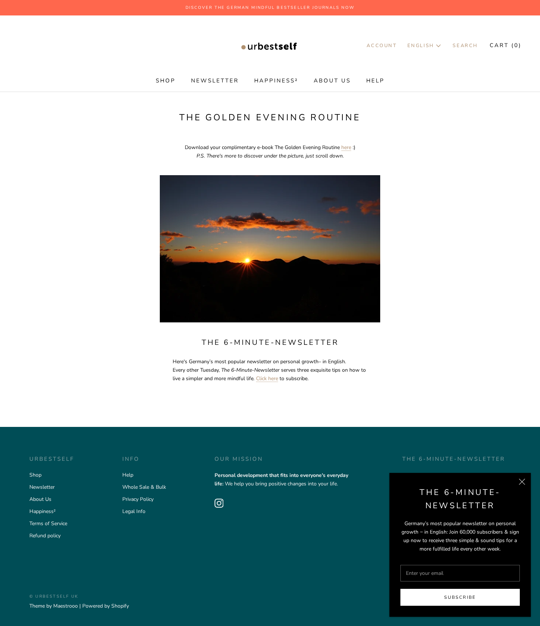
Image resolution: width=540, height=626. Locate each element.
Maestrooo (65, 605)
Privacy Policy (138, 499)
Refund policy (45, 535)
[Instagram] (219, 503)
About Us (332, 80)
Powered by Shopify (105, 605)
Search (465, 45)
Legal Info (133, 511)
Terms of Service (48, 523)
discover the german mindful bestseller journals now (270, 7)
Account (382, 45)
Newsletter (215, 80)
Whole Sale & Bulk (144, 487)
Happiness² (276, 80)
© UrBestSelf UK (53, 596)
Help (375, 80)
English (421, 45)
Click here (267, 378)
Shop (166, 80)
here (346, 147)
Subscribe (460, 597)
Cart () (506, 45)
